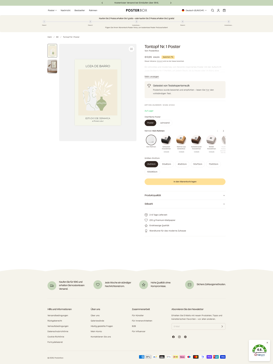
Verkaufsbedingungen (58, 326)
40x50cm (182, 164)
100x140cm (152, 171)
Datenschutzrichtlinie (57, 331)
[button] (212, 10)
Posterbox (58, 358)
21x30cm (151, 164)
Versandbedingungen (57, 315)
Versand (160, 61)
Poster (150, 122)
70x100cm (213, 164)
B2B (134, 326)
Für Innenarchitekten (142, 320)
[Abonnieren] (222, 326)
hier (208, 90)
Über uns (95, 315)
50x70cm (197, 164)
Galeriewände (97, 320)
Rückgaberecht (54, 320)
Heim (49, 37)
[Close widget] (267, 342)
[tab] (52, 51)
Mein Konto (96, 331)
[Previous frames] (217, 131)
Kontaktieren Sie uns (101, 336)
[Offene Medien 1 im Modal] (131, 49)
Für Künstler (138, 315)
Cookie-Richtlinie (55, 336)
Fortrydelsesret (55, 342)
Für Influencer (138, 331)
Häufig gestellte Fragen (102, 326)
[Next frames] (223, 131)
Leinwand (165, 122)
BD (57, 37)
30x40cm (166, 164)
